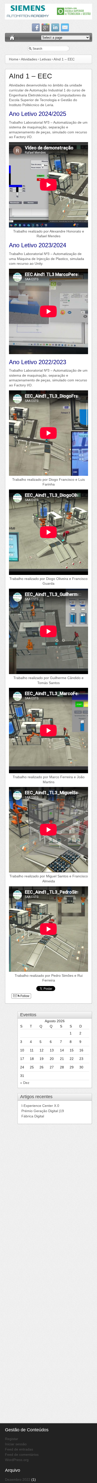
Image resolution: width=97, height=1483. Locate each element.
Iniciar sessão (16, 1444)
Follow (24, 996)
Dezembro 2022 (17, 1480)
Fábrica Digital (32, 1116)
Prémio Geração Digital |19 (42, 1111)
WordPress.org (17, 1460)
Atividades (29, 59)
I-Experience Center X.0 (40, 1106)
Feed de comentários (22, 1455)
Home (13, 59)
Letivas (45, 59)
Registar (11, 1439)
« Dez (24, 1083)
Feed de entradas (19, 1449)
